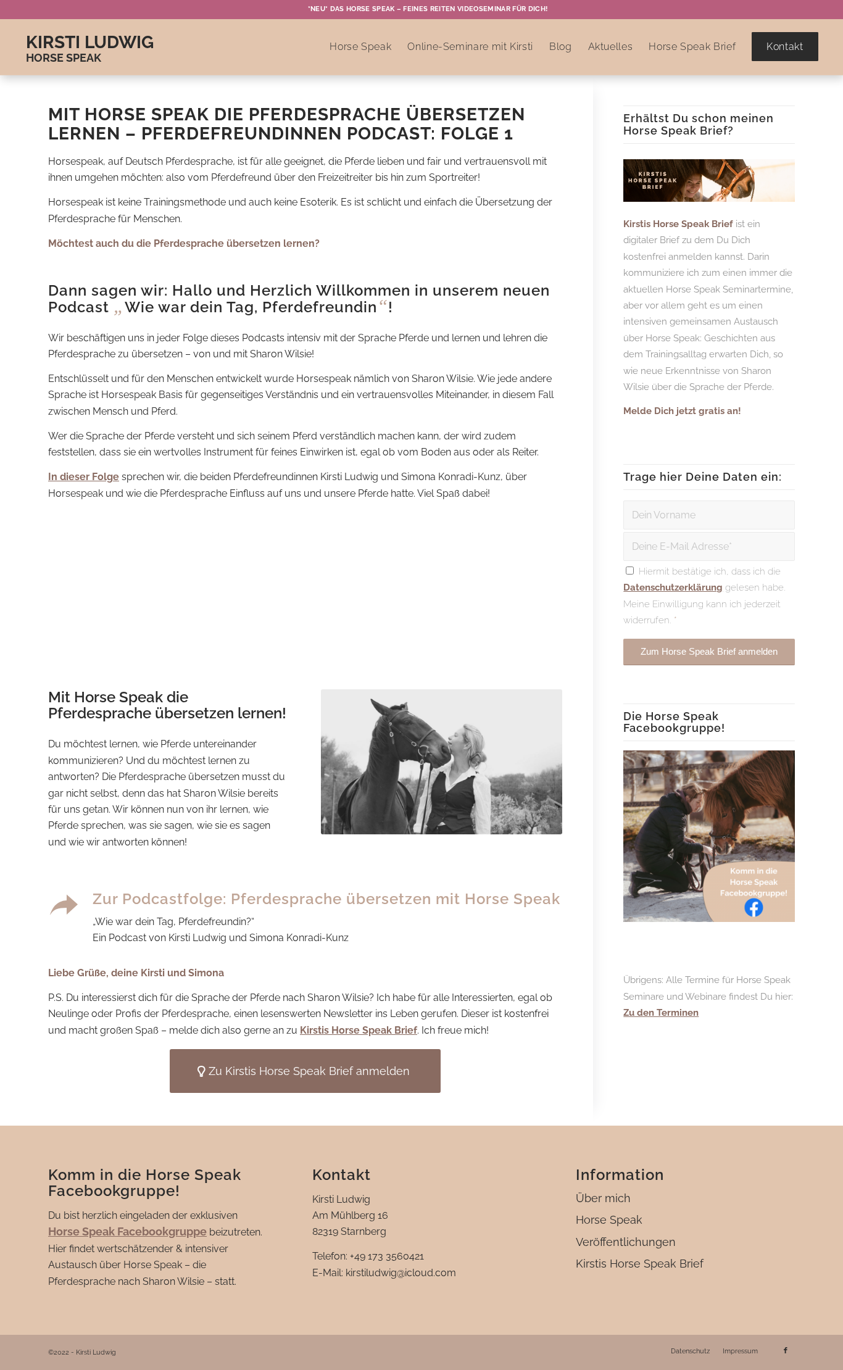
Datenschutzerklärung (673, 587)
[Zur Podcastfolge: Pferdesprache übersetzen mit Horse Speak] (63, 905)
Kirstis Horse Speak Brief (358, 1030)
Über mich (603, 1198)
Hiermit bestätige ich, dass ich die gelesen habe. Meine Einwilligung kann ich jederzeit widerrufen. (704, 596)
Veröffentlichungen (626, 1241)
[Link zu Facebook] (785, 1351)
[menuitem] (425, 9)
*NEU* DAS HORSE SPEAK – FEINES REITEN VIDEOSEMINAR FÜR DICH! (428, 9)
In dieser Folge (83, 477)
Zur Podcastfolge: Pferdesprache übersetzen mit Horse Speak (326, 899)
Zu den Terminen (661, 1012)
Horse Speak (609, 1219)
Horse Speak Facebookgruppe (127, 1231)
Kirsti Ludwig (90, 42)
